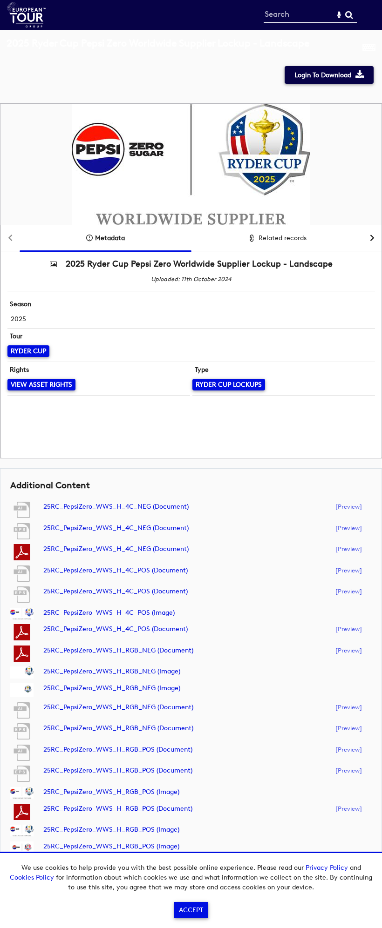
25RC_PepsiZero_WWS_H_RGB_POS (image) (111, 792)
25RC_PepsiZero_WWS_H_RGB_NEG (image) (111, 671)
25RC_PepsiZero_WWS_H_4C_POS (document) (115, 570)
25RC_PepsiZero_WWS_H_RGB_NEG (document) (118, 650)
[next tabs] (372, 238)
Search (349, 15)
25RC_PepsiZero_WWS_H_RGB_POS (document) (117, 749)
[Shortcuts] (368, 48)
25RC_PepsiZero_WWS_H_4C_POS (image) (109, 613)
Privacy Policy (327, 868)
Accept (191, 910)
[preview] (348, 506)
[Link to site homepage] (26, 24)
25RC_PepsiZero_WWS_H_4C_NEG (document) (116, 507)
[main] (191, 456)
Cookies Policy (32, 877)
